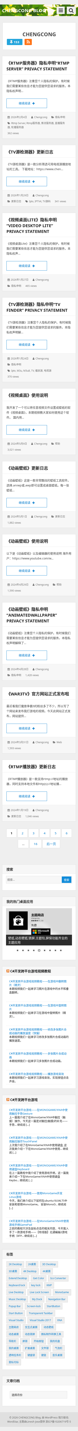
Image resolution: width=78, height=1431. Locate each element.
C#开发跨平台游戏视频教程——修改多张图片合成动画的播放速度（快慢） (38, 1031)
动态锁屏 (30, 1334)
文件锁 (45, 1348)
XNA (59, 1320)
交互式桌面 (31, 1327)
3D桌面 (13, 1271)
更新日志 (16, 201)
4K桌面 (47, 1271)
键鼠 (43, 1355)
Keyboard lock (17, 1285)
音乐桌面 (57, 1355)
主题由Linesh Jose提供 (32, 1421)
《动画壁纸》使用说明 (27, 541)
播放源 (39, 370)
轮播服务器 (17, 127)
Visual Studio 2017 (40, 1320)
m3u (19, 370)
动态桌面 (14, 1334)
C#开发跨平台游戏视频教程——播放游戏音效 (36, 1074)
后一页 (51, 844)
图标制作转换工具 (51, 1334)
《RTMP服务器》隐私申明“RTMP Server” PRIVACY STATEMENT (37, 66)
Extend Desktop (18, 1278)
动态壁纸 (49, 1327)
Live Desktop (16, 1292)
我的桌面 (14, 1348)
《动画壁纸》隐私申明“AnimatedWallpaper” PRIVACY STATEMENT (31, 615)
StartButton (53, 1306)
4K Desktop (29, 1271)
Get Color (38, 1278)
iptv (31, 201)
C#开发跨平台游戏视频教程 (30, 971)
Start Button (16, 1313)
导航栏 (12, 1341)
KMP (49, 1285)
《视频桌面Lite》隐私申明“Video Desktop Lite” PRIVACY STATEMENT (31, 225)
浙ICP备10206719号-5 (58, 1421)
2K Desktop (15, 1264)
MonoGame (62, 1292)
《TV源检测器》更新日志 (29, 152)
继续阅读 (33, 103)
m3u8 (26, 370)
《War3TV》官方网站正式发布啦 (37, 694)
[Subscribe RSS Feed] (28, 42)
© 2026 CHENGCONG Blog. (25, 1417)
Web (59, 742)
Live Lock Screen (39, 1292)
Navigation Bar (57, 1299)
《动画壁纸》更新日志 (27, 468)
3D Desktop (49, 1264)
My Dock (37, 1299)
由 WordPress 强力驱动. (55, 1417)
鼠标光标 (14, 1362)
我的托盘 (55, 1341)
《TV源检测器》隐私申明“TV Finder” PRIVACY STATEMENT (37, 307)
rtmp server (18, 123)
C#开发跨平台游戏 (24, 1099)
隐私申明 (60, 117)
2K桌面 (32, 1264)
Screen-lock (34, 1306)
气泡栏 (58, 1348)
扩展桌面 (30, 1348)
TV (32, 370)
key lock (35, 1285)
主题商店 (14, 1327)
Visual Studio (16, 1320)
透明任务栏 (15, 1355)
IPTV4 (38, 201)
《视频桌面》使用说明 (27, 395)
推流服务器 (47, 123)
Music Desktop (17, 1299)
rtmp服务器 (33, 123)
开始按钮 (39, 1341)
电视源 (47, 370)
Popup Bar (15, 1306)
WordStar (12, 1421)
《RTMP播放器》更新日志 (31, 767)
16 (37, 845)
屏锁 (24, 1341)
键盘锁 (31, 1355)
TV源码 (47, 201)
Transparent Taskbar (41, 1313)
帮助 (57, 443)
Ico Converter (58, 1278)
